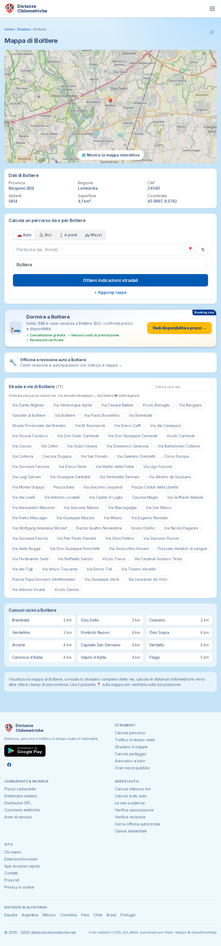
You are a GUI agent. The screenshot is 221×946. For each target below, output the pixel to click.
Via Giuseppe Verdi (102, 579)
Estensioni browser (21, 859)
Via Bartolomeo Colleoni (179, 446)
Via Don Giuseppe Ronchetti (75, 548)
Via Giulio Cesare (82, 446)
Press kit (11, 880)
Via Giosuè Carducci (30, 435)
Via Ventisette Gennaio (119, 476)
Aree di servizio (18, 817)
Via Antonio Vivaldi (28, 589)
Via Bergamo (190, 405)
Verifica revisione (130, 817)
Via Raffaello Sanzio (75, 558)
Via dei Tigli (22, 569)
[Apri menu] (212, 8)
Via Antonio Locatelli (62, 497)
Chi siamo (12, 852)
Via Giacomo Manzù (81, 507)
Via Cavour (22, 446)
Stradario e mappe (131, 746)
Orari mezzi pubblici (132, 768)
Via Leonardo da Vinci (147, 579)
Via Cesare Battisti (117, 405)
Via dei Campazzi (165, 425)
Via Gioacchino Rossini (129, 548)
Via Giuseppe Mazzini (75, 517)
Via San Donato (94, 456)
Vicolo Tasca (113, 558)
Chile (98, 915)
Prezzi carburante (20, 789)
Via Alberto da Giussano (170, 476)
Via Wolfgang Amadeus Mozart (39, 528)
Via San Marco (158, 507)
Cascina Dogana (56, 456)
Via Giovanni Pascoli (30, 538)
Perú (85, 915)
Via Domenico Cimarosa (127, 446)
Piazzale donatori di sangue (182, 548)
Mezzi (93, 235)
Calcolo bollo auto (131, 796)
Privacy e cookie (19, 887)
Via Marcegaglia (122, 507)
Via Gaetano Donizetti (136, 456)
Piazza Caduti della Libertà (155, 487)
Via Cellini (49, 446)
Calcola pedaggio (130, 754)
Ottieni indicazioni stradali (110, 280)
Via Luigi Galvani (26, 476)
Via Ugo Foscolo (157, 466)
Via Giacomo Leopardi (102, 487)
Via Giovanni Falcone (30, 466)
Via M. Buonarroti (90, 425)
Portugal (127, 915)
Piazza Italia (63, 487)
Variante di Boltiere (29, 415)
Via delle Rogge (26, 548)
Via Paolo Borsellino (101, 415)
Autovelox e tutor (130, 761)
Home (9, 29)
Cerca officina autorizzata (137, 824)
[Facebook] (9, 765)
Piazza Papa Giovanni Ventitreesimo (43, 579)
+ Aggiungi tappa (110, 292)
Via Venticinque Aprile (72, 405)
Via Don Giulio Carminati (78, 435)
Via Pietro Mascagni (29, 517)
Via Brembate (141, 415)
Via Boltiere (65, 415)
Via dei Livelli (23, 497)
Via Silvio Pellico (119, 538)
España (10, 915)
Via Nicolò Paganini (181, 528)
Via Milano (113, 517)
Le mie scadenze (130, 803)
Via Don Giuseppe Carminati (132, 435)
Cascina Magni (145, 497)
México (49, 915)
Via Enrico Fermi (72, 466)
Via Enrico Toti (99, 569)
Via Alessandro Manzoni (33, 507)
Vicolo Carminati (181, 435)
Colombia (68, 915)
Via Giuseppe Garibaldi (70, 476)
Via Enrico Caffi (127, 425)
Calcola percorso (130, 732)
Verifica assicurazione (134, 810)
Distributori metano (20, 796)
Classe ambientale (131, 831)
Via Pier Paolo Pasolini (76, 538)
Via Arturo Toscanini (59, 569)
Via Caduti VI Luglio (106, 497)
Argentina (30, 915)
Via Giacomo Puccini (161, 538)
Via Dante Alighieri (28, 405)
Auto (24, 235)
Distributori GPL (17, 803)
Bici (45, 235)
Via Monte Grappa (28, 487)
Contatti (11, 873)
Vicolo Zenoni (66, 589)
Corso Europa (176, 456)
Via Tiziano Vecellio (138, 569)
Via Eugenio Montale (149, 517)
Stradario (24, 29)
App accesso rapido (22, 866)
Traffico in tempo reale (135, 739)
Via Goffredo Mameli (185, 497)
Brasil (111, 915)
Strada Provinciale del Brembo (39, 425)
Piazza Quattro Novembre (99, 528)
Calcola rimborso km (133, 789)
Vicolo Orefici (143, 528)
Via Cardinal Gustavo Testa (158, 558)
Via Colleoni (22, 456)
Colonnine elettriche (22, 810)
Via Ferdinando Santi (30, 558)
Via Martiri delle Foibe (115, 466)
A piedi (68, 235)
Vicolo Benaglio (156, 405)
